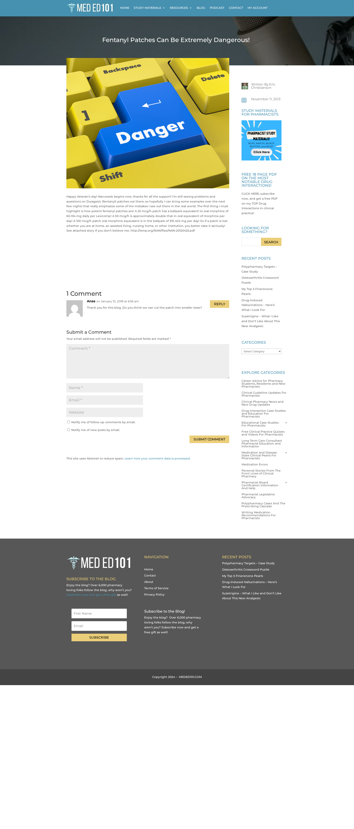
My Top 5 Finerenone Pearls (242, 576)
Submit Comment (209, 439)
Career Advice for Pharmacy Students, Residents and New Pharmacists (263, 383)
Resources (179, 8)
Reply (219, 304)
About (148, 582)
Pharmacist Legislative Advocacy (258, 496)
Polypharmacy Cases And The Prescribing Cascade (263, 505)
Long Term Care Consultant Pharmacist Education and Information (262, 443)
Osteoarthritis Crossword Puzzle (245, 569)
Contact (236, 8)
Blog (201, 8)
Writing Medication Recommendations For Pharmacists (259, 515)
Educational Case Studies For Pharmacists (260, 424)
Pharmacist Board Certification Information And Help (260, 485)
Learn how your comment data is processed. (158, 458)
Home (124, 8)
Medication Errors (255, 464)
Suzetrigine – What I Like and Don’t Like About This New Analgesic (261, 321)
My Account (257, 8)
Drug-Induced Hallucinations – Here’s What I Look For (258, 305)
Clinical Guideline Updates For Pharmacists (264, 394)
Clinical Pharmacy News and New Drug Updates (263, 403)
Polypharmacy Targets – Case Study (248, 563)
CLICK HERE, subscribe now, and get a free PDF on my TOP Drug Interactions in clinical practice (260, 203)
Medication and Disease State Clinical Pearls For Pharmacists (259, 455)
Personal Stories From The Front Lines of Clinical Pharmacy (261, 473)
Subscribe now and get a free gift (91, 595)
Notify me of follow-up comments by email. (103, 422)
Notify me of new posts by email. (95, 430)
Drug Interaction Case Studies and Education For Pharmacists (264, 413)
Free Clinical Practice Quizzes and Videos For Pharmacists (263, 433)
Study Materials (147, 8)
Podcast (217, 8)
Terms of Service (156, 588)
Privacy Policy (154, 594)
